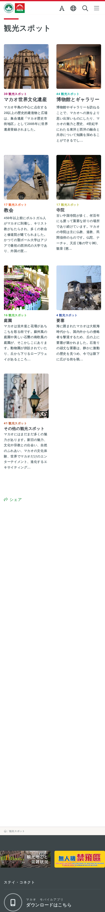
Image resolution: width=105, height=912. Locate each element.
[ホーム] (5, 831)
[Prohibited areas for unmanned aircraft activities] (79, 859)
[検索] (85, 8)
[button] (62, 9)
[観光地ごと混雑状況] (25, 859)
